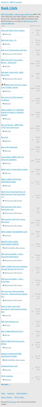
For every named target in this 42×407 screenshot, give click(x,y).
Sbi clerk (4, 137)
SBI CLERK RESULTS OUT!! (12, 331)
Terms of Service (6, 397)
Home (3, 393)
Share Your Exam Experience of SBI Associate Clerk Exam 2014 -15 (13, 194)
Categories (10, 393)
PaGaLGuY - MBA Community (11, 2)
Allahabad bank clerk (9, 366)
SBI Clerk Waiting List (9, 322)
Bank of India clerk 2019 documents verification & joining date (14, 309)
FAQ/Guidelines (21, 393)
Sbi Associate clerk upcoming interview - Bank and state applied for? (14, 294)
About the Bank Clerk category (13, 30)
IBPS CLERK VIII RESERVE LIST (14, 232)
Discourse (12, 402)
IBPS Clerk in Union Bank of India (14, 169)
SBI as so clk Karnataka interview (14, 50)
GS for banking (7, 376)
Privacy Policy (19, 397)
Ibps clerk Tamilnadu (9, 147)
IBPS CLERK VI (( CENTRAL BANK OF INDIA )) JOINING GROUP (12, 112)
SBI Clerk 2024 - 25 (8, 40)
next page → (5, 384)
